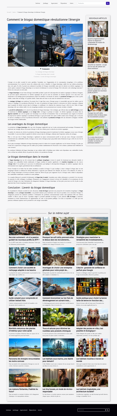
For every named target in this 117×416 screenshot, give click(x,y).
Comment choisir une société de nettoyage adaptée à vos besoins (22, 268)
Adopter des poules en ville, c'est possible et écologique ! (89, 329)
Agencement (54, 3)
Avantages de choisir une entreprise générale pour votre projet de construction (57, 270)
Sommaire (46, 69)
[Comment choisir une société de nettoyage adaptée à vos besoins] (25, 256)
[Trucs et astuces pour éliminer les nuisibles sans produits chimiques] (58, 317)
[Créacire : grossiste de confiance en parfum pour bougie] (92, 256)
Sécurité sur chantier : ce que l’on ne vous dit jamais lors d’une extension (97, 66)
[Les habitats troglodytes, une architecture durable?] (92, 378)
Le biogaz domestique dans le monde (44, 74)
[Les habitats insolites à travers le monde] (92, 347)
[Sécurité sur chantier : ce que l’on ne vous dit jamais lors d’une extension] (98, 55)
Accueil (9, 12)
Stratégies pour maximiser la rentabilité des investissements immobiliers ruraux (89, 239)
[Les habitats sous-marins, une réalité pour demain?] (58, 347)
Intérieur (38, 3)
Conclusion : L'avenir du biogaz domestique (45, 77)
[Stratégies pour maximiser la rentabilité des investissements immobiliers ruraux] (92, 226)
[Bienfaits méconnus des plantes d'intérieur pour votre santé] (25, 317)
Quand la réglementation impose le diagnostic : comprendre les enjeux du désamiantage (96, 41)
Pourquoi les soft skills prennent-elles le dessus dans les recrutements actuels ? (97, 115)
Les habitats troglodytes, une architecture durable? (88, 390)
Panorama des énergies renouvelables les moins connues (24, 359)
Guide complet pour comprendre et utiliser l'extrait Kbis (23, 299)
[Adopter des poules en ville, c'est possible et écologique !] (92, 317)
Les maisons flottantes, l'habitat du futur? (23, 390)
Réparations (64, 3)
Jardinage (45, 3)
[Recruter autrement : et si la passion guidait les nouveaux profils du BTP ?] (98, 79)
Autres (71, 3)
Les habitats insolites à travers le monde (89, 359)
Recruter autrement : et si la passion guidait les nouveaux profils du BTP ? (97, 90)
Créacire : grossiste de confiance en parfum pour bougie (90, 268)
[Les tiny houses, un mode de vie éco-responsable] (58, 378)
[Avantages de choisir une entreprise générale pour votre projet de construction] (58, 256)
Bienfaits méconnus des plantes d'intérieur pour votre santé (22, 329)
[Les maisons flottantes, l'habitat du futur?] (25, 378)
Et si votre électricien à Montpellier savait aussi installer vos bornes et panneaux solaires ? (96, 140)
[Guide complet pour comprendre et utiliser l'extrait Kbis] (25, 287)
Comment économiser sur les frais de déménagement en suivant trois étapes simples (58, 300)
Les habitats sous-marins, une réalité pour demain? (58, 359)
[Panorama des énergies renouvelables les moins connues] (25, 347)
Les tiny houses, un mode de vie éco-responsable (58, 390)
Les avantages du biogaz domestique (45, 72)
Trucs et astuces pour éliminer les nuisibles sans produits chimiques (57, 329)
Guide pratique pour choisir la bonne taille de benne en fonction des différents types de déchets (91, 300)
